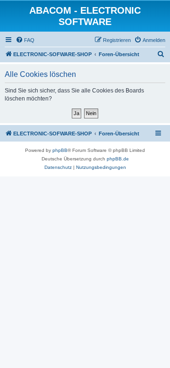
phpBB (60, 150)
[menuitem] (25, 40)
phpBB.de (118, 158)
